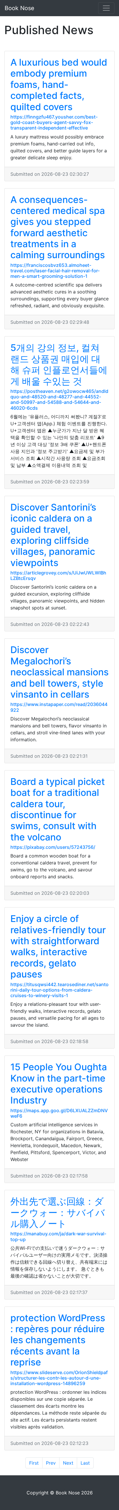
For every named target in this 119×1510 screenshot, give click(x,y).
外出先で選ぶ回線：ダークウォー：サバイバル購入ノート (57, 1212)
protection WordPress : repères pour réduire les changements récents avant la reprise (57, 1340)
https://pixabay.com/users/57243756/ (52, 847)
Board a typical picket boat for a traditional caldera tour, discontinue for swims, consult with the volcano (57, 809)
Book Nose (19, 8)
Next (68, 1463)
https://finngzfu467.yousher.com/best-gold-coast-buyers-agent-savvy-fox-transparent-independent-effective (54, 122)
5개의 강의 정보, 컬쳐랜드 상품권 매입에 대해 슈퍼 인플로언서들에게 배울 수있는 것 (58, 364)
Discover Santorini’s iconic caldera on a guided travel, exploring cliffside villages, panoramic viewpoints (53, 535)
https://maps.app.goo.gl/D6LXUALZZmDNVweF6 (59, 1113)
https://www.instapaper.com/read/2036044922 (58, 707)
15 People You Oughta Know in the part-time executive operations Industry (58, 1083)
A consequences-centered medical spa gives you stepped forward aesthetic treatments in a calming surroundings (57, 227)
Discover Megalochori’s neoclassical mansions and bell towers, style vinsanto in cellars (59, 672)
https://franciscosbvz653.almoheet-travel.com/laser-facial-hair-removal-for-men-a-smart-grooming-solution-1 (55, 270)
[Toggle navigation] (106, 8)
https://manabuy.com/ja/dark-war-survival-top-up (58, 1236)
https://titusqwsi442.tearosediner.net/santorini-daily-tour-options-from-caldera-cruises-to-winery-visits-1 (59, 990)
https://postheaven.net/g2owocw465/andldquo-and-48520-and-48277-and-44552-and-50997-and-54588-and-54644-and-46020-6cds (59, 399)
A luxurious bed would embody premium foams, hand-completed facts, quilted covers (58, 84)
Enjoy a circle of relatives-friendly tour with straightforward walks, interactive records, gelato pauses (58, 946)
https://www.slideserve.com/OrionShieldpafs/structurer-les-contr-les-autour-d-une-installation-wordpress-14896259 (59, 1377)
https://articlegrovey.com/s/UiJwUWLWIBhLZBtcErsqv (58, 575)
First (34, 1463)
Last (85, 1463)
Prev (51, 1463)
